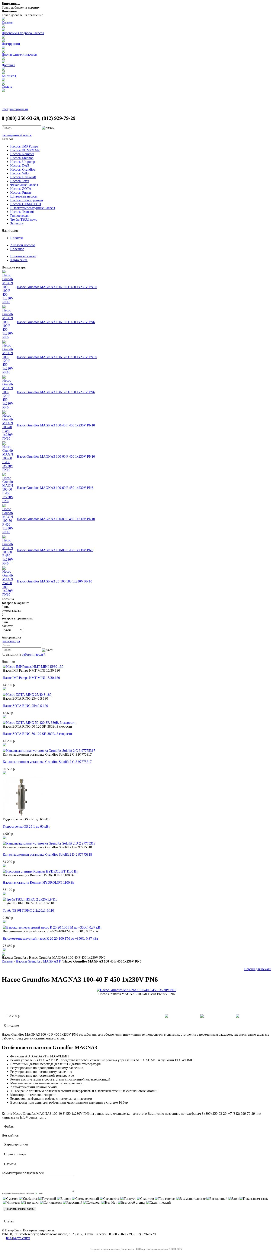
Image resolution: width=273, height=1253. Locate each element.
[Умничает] (11, 1202)
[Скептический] (158, 1202)
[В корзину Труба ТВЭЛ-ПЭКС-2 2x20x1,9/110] (4, 922)
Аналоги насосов (22, 245)
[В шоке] (64, 1199)
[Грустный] (47, 1199)
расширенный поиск (17, 135)
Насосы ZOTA (20, 188)
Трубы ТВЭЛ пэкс (23, 219)
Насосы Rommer (22, 154)
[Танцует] (128, 1199)
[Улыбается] (28, 1199)
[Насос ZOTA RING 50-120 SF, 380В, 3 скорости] (39, 722)
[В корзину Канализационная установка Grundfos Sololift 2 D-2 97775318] (4, 866)
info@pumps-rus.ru (15, 109)
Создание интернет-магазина (105, 1249)
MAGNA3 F (52, 961)
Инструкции (11, 44)
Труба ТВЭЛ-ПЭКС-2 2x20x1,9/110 (28, 910)
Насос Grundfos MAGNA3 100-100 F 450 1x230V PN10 (57, 287)
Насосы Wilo (19, 173)
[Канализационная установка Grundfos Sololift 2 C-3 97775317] (49, 750)
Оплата (7, 86)
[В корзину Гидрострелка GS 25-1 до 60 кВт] (4, 838)
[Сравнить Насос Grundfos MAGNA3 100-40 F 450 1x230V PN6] (202, 1016)
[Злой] (233, 1199)
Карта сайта (19, 260)
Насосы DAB (20, 165)
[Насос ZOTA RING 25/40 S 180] (27, 694)
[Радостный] (72, 1202)
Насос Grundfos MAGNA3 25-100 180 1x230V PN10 (54, 581)
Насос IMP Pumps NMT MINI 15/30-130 (31, 678)
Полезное (17, 249)
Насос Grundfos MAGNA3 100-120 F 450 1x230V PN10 (57, 357)
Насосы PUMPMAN (25, 150)
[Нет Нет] (109, 1202)
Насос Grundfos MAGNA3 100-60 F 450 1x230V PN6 (55, 487)
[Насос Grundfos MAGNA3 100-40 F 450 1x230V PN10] (7, 438)
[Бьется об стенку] (131, 1202)
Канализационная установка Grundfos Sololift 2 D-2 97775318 (47, 854)
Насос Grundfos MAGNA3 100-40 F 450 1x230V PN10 (56, 425)
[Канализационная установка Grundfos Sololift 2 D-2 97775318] (49, 843)
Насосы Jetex (19, 181)
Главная (7, 22)
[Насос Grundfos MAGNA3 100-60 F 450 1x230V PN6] (7, 501)
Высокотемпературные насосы (32, 208)
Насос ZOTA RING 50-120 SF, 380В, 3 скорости (37, 734)
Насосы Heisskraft (23, 177)
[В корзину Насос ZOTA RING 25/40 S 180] (4, 717)
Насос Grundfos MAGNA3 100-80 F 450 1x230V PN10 (56, 519)
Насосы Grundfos (22, 169)
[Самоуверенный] (85, 1199)
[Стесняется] (109, 1199)
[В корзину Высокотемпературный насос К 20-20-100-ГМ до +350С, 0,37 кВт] (4, 950)
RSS (9, 1238)
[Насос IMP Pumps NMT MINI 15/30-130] (33, 666)
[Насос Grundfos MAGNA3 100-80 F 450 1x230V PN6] (7, 563)
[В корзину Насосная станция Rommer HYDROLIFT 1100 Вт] (4, 894)
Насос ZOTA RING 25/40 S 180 (25, 706)
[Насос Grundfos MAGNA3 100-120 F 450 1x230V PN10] (7, 372)
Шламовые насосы (24, 196)
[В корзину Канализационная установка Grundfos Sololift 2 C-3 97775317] (4, 773)
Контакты (9, 76)
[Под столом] (165, 1199)
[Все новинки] (3, 954)
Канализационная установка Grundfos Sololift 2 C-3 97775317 (47, 762)
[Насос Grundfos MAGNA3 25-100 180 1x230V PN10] (7, 594)
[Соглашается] (51, 1202)
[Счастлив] (145, 1199)
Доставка (8, 65)
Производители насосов (19, 54)
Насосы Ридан (20, 192)
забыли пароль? (33, 654)
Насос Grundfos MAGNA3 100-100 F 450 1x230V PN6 (56, 322)
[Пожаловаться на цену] (237, 1016)
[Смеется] (10, 1199)
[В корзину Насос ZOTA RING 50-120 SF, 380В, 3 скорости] (4, 745)
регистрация (11, 641)
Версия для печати (257, 969)
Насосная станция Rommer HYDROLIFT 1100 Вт (38, 882)
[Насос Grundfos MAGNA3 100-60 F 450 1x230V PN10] (7, 470)
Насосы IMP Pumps (24, 146)
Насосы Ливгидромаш (26, 200)
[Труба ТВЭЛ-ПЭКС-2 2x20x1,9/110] (30, 899)
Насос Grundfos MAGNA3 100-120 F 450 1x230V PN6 (56, 392)
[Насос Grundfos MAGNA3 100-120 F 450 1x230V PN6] (7, 407)
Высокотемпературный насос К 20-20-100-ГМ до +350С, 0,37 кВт (50, 938)
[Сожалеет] (92, 1202)
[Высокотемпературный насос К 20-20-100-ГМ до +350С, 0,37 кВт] (52, 927)
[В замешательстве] (191, 1199)
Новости (16, 238)
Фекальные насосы (24, 185)
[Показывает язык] (254, 1199)
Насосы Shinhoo (21, 158)
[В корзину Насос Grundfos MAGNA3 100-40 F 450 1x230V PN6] (166, 1016)
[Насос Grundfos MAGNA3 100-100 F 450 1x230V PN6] (7, 337)
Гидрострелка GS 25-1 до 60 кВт (26, 826)
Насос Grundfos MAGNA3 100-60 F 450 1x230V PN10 (56, 456)
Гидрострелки (20, 215)
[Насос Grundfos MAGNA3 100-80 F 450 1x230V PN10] (7, 532)
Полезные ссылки (23, 256)
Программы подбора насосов (23, 33)
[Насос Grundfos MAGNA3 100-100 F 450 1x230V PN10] (7, 302)
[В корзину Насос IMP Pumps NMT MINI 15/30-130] (4, 689)
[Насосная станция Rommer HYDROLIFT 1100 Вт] (40, 871)
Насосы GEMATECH (25, 204)
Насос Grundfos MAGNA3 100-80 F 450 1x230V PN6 (55, 550)
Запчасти (16, 223)
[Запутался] (30, 1202)
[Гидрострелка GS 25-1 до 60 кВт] (23, 816)
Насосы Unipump (22, 162)
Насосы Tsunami (22, 212)
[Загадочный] (216, 1199)
